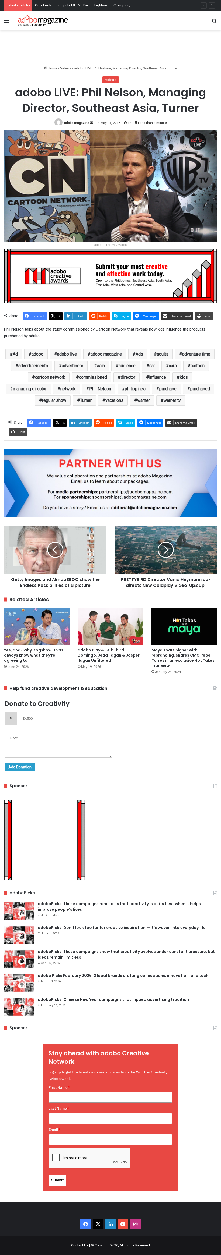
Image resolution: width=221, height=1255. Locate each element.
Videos (65, 68)
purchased (200, 388)
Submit (57, 1180)
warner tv (172, 400)
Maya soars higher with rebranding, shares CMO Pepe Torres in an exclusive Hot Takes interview (183, 657)
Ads (139, 354)
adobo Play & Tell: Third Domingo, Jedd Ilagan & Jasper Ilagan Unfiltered (109, 655)
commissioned (93, 377)
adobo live (67, 354)
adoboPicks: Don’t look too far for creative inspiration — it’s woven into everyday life (122, 927)
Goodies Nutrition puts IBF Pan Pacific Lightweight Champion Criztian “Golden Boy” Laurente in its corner (115, 5)
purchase (168, 388)
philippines (135, 388)
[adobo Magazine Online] (43, 21)
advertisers (72, 365)
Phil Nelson (100, 388)
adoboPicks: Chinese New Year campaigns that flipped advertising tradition (113, 999)
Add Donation (20, 767)
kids (184, 377)
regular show (54, 400)
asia (101, 365)
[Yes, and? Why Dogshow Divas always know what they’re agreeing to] (37, 626)
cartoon (198, 365)
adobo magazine (76, 123)
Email (54, 1129)
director (128, 377)
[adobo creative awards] (110, 276)
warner (143, 400)
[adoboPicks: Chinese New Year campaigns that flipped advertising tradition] (19, 1007)
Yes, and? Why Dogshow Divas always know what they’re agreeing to (33, 655)
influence (157, 377)
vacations (114, 400)
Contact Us (79, 1245)
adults (162, 354)
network (67, 388)
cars (173, 365)
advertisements (33, 365)
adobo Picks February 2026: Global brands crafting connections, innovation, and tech (123, 975)
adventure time (196, 354)
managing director (30, 388)
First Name (59, 1087)
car (152, 365)
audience (127, 365)
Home (52, 68)
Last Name (59, 1108)
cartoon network (50, 377)
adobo (37, 354)
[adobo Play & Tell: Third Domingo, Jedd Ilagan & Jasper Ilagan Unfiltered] (110, 626)
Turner (86, 400)
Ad (15, 354)
